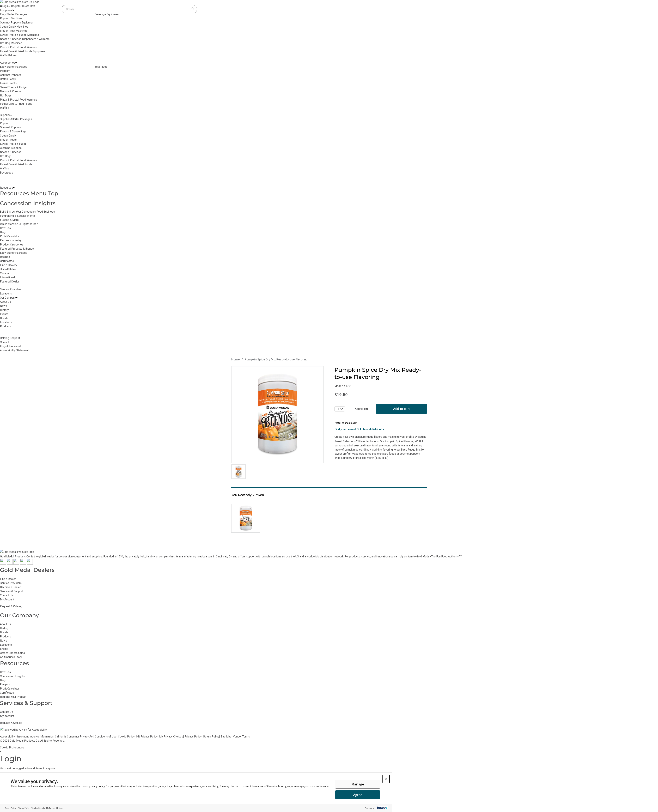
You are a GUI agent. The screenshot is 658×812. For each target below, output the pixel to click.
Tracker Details (38, 808)
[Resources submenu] (14, 188)
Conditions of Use (106, 736)
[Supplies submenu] (11, 115)
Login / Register (11, 6)
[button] (386, 779)
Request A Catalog (11, 606)
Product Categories (11, 244)
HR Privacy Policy (147, 736)
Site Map (226, 736)
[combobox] (126, 9)
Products (5, 636)
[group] (277, 414)
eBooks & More (9, 220)
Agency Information (41, 736)
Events (4, 648)
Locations (6, 644)
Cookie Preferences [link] (12, 747)
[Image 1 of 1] (238, 471)
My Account (7, 599)
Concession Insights (28, 203)
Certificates (7, 261)
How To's (5, 228)
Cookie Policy (126, 736)
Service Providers (11, 583)
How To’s (5, 672)
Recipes (5, 257)
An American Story (11, 657)
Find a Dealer (8, 579)
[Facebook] (3, 563)
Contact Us (6, 595)
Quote (25, 6)
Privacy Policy (193, 736)
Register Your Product (13, 696)
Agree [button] (357, 794)
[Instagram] (16, 563)
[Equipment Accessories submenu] (16, 63)
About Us (5, 624)
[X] (10, 563)
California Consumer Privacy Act (74, 736)
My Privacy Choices (171, 736)
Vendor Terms (241, 736)
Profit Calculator (9, 236)
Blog (2, 232)
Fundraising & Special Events (17, 215)
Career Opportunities (12, 653)
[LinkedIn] (30, 563)
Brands (4, 632)
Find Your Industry (10, 240)
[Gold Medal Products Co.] (19, 2)
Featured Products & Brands (17, 248)
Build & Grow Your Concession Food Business (27, 211)
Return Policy (211, 736)
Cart (32, 6)
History (4, 628)
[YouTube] (23, 563)
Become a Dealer (10, 587)
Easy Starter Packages (13, 252)
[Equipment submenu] (13, 10)
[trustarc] (381, 807)
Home (235, 359)
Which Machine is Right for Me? (19, 224)
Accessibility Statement (14, 736)
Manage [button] (357, 784)
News (3, 640)
